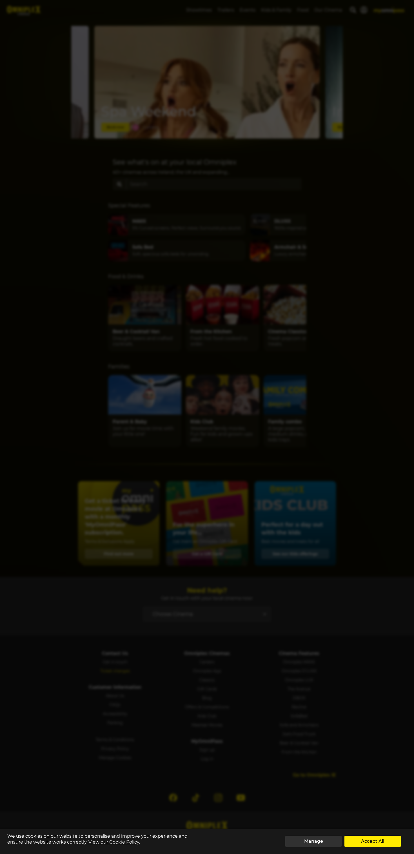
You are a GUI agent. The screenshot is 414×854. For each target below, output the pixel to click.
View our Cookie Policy (113, 842)
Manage (313, 841)
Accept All (372, 841)
